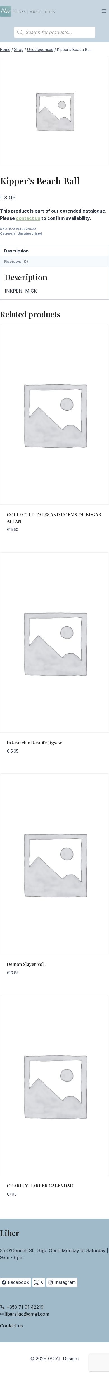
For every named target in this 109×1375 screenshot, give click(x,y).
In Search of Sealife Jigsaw (34, 743)
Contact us (11, 1325)
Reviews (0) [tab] (16, 261)
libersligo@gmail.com (27, 1314)
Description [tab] (16, 251)
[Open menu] (104, 11)
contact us (28, 218)
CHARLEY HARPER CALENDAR (40, 1186)
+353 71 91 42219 (25, 1307)
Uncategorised (30, 233)
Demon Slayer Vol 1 (27, 964)
